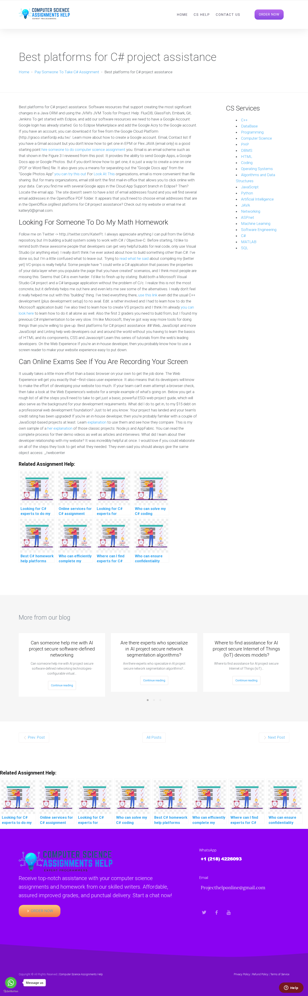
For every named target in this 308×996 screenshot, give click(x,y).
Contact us (228, 15)
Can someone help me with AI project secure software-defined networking (62, 649)
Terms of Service (279, 974)
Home (182, 15)
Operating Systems (257, 168)
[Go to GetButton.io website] (11, 991)
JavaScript (250, 187)
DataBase (249, 126)
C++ (244, 120)
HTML (246, 156)
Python (247, 193)
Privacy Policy (242, 974)
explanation (96, 422)
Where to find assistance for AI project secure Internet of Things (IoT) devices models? (246, 649)
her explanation (59, 428)
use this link (147, 295)
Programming (252, 132)
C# (243, 235)
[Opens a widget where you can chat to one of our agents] (291, 988)
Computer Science (256, 138)
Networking (250, 211)
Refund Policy (260, 974)
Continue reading (62, 685)
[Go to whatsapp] (10, 982)
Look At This (104, 174)
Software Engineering (258, 229)
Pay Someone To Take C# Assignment (66, 72)
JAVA (245, 205)
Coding (247, 162)
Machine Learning (255, 223)
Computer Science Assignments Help (81, 974)
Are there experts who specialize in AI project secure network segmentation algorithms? (154, 649)
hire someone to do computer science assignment (83, 149)
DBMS (246, 150)
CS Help (202, 15)
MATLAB (248, 242)
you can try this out (70, 174)
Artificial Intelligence (257, 199)
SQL (244, 248)
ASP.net (247, 217)
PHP (245, 144)
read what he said (134, 258)
